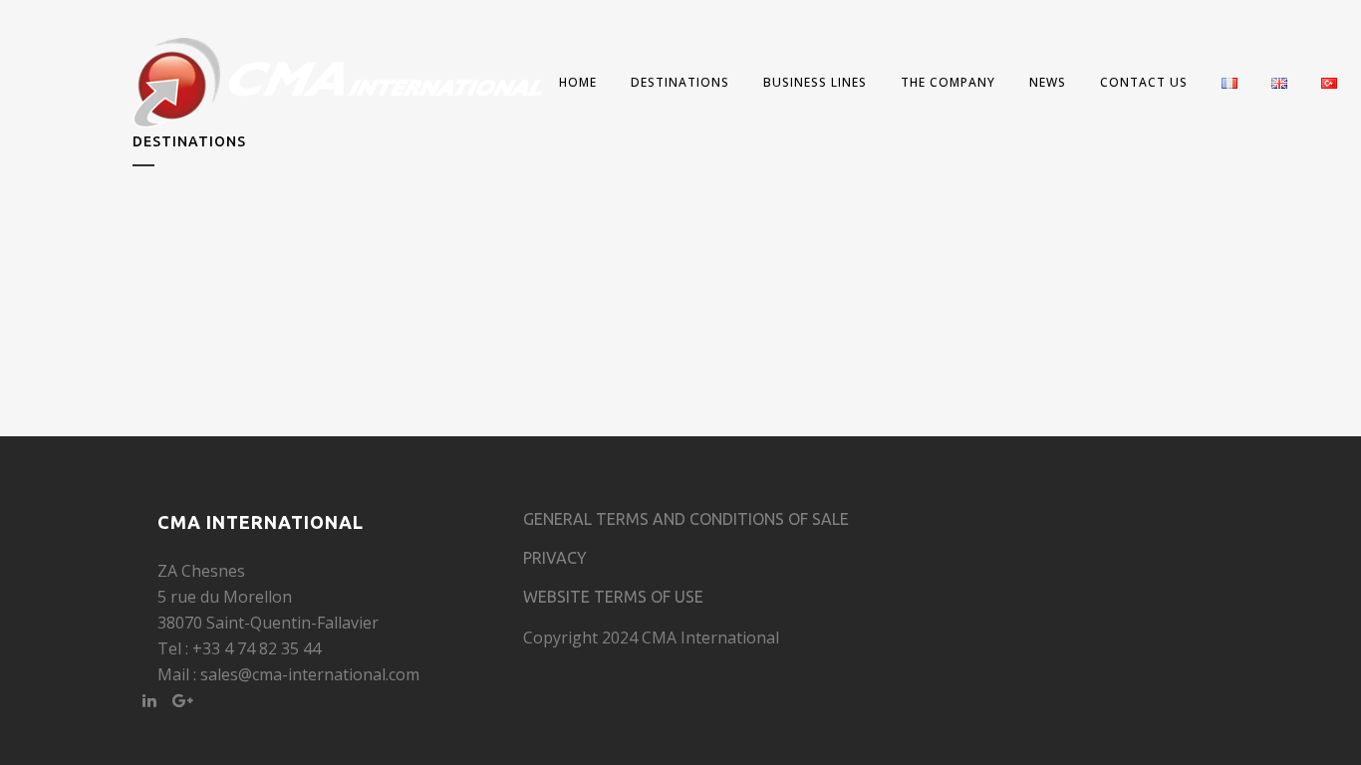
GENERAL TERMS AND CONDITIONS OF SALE (686, 519)
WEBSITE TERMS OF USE (613, 597)
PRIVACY (555, 558)
